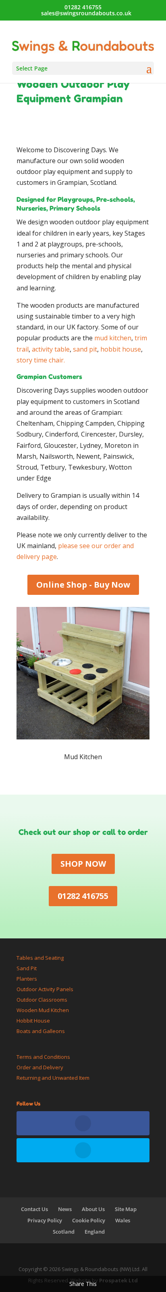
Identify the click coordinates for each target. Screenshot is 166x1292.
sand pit (85, 349)
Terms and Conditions (43, 1056)
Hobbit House (33, 1020)
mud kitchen (112, 337)
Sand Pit (27, 968)
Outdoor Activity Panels (45, 989)
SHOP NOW (83, 863)
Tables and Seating (40, 957)
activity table (51, 349)
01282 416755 (83, 7)
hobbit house (120, 349)
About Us (93, 1209)
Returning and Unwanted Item (53, 1077)
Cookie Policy (88, 1220)
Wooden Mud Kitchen (43, 1010)
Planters (27, 978)
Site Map (126, 1209)
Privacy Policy (44, 1220)
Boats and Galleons (41, 1031)
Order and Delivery (40, 1067)
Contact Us (34, 1209)
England (95, 1231)
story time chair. (41, 360)
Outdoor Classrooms (42, 999)
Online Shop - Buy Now (83, 584)
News (65, 1209)
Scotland (64, 1231)
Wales (122, 1220)
